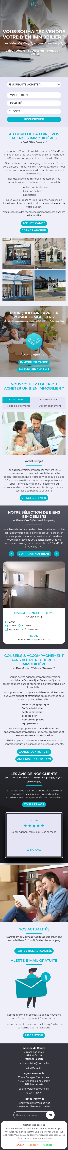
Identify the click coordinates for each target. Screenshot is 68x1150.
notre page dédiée (42, 1138)
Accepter (48, 1144)
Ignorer (33, 1144)
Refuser (19, 1144)
